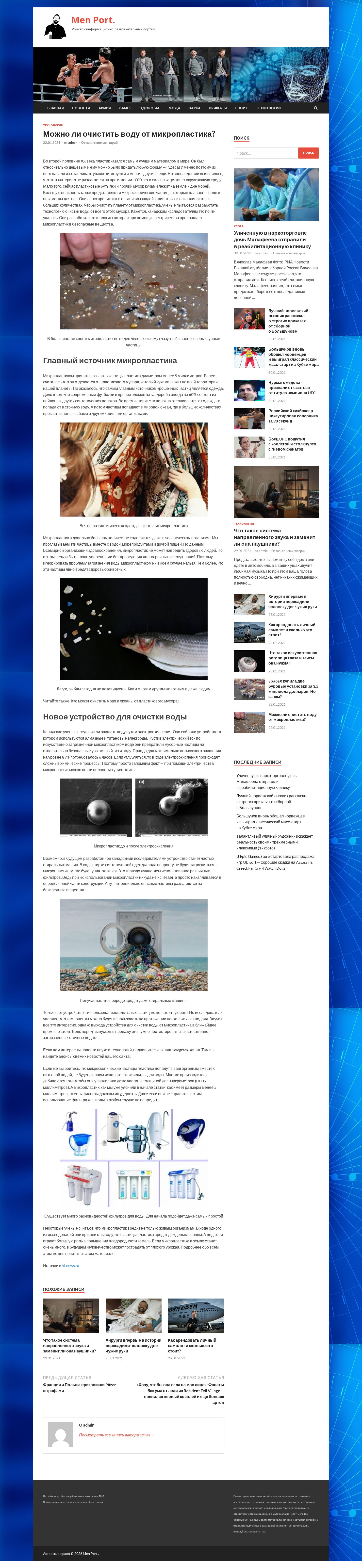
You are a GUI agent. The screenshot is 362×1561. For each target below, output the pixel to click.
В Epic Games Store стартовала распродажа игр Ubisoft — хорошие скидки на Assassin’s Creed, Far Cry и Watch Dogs (275, 862)
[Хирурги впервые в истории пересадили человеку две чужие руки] (134, 1334)
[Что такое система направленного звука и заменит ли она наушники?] (71, 1334)
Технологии (268, 108)
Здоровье (150, 108)
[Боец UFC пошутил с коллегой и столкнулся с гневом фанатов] (249, 456)
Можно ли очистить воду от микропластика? (292, 717)
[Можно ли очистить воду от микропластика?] (249, 731)
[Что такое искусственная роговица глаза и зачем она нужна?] (249, 670)
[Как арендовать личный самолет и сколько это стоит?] (196, 1334)
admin (73, 143)
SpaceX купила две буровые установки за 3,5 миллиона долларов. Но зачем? (293, 689)
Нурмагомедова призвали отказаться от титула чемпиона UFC (292, 387)
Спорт (241, 108)
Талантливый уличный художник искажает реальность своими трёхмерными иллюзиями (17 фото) (274, 842)
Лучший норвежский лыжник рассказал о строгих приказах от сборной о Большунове (288, 320)
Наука (194, 108)
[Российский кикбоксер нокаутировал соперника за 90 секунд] (249, 427)
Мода (174, 108)
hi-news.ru (70, 1265)
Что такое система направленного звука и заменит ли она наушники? (69, 1345)
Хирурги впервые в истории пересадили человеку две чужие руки (133, 1345)
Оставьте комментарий (99, 143)
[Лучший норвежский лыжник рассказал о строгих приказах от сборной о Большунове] (249, 327)
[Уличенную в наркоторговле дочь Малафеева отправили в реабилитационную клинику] (276, 221)
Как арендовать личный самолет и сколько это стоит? (192, 1345)
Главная (55, 108)
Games (125, 108)
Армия (105, 108)
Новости (81, 108)
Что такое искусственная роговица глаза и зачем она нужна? (292, 657)
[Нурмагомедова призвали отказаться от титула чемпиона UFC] (249, 399)
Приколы (218, 108)
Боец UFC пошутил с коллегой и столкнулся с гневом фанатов (292, 444)
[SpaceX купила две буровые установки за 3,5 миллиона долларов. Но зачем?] (249, 698)
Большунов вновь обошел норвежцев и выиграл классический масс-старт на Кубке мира (293, 357)
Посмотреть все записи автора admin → (116, 1434)
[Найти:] (276, 153)
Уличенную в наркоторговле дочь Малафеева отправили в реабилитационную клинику (272, 239)
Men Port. (93, 20)
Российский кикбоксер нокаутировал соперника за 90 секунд (293, 415)
